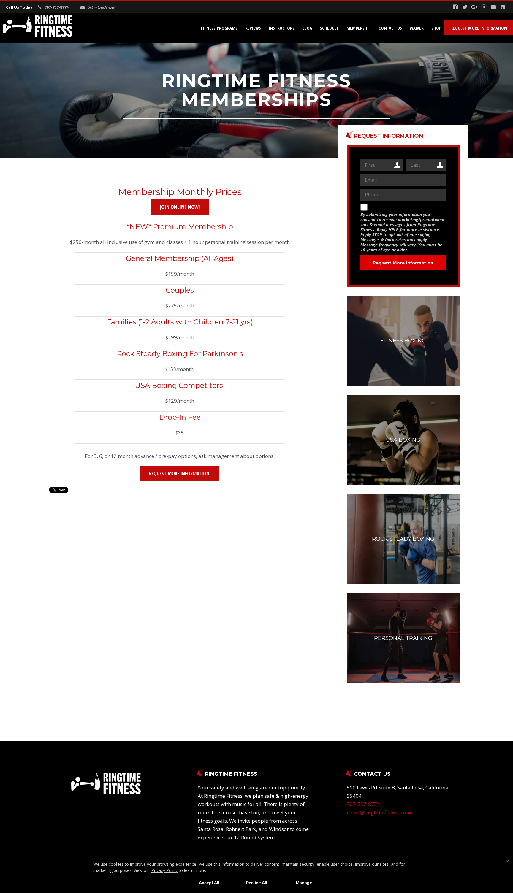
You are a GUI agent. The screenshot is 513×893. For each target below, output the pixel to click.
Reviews (253, 28)
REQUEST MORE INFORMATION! (179, 473)
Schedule (329, 28)
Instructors (281, 28)
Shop (436, 28)
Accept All (209, 882)
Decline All (256, 882)
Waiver (417, 28)
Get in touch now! (101, 7)
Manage (304, 882)
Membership (358, 28)
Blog (307, 28)
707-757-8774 (56, 7)
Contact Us (390, 28)
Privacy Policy (164, 870)
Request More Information (478, 28)
